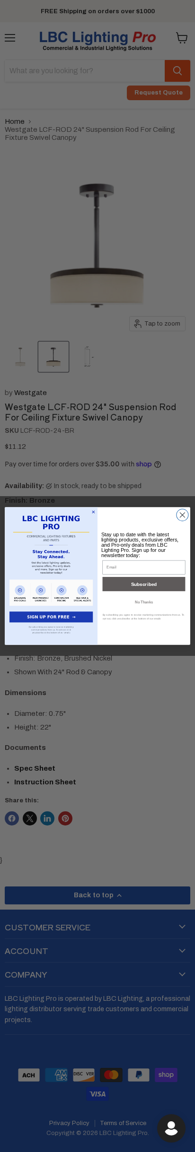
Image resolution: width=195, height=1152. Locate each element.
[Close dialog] (182, 515)
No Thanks (144, 602)
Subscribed (144, 584)
